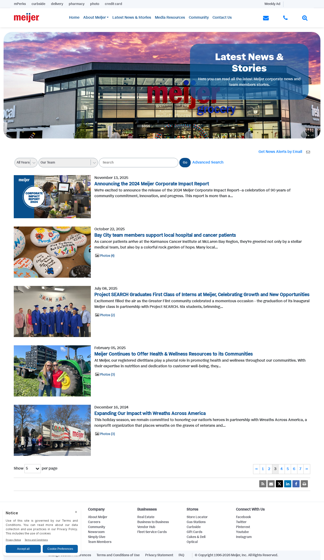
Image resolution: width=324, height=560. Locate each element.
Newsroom (96, 532)
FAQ (181, 555)
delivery (57, 4)
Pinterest (243, 527)
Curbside (194, 527)
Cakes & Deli (196, 537)
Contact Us (222, 17)
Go (185, 162)
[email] (271, 483)
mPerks (20, 4)
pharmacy (76, 4)
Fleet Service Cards (152, 532)
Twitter (241, 522)
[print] (304, 483)
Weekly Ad (272, 4)
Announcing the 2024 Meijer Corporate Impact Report (151, 184)
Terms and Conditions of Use (118, 555)
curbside (38, 4)
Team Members (99, 542)
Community (199, 17)
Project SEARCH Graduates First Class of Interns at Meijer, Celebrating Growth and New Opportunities (202, 295)
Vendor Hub (146, 527)
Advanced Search (207, 162)
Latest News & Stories (131, 17)
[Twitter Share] (279, 483)
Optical (192, 542)
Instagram (244, 537)
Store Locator (197, 517)
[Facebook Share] (296, 483)
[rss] (262, 483)
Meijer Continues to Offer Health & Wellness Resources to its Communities (173, 354)
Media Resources (170, 17)
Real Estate (145, 517)
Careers (94, 522)
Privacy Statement (159, 555)
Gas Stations (196, 522)
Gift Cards (194, 532)
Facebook (243, 517)
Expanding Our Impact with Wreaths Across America (150, 413)
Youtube (242, 532)
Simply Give (96, 537)
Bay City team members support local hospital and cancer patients (165, 235)
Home (74, 17)
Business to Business (153, 522)
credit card (113, 4)
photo (94, 4)
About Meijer (94, 17)
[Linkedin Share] (287, 483)
